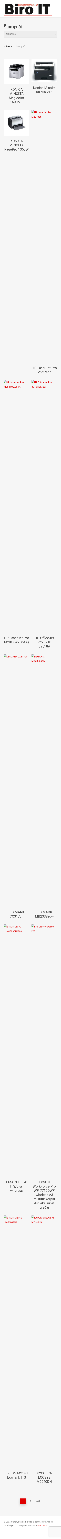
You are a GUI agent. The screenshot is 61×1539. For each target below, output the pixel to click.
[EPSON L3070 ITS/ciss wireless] (16, 1050)
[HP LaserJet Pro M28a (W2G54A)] (16, 506)
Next (38, 1501)
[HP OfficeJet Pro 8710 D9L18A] (44, 506)
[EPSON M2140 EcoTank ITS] (16, 1341)
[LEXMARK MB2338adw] (44, 780)
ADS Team (42, 1525)
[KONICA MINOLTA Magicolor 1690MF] (16, 71)
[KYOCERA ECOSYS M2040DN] (44, 1341)
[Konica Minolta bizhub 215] (44, 71)
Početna (8, 46)
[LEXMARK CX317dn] (16, 780)
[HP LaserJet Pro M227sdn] (44, 236)
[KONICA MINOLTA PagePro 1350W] (16, 123)
